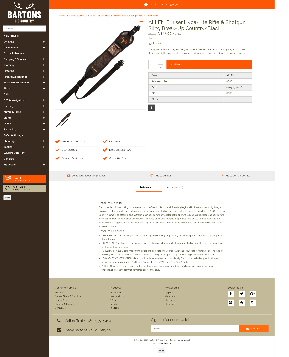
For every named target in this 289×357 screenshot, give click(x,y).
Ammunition (11, 47)
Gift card (9, 158)
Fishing (8, 88)
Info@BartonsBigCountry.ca (88, 330)
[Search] (43, 28)
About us (59, 292)
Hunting (8, 106)
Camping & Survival (15, 59)
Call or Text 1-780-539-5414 (88, 321)
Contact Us (60, 308)
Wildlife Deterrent (14, 152)
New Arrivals (11, 35)
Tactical (8, 147)
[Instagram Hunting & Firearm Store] (253, 303)
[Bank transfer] (7, 197)
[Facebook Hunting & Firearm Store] (231, 294)
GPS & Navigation (14, 100)
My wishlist (170, 304)
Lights (7, 117)
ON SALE (9, 41)
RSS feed (114, 308)
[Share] (151, 108)
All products (116, 292)
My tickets (170, 300)
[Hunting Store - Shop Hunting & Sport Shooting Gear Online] (24, 12)
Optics (7, 123)
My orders (170, 296)
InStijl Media (166, 343)
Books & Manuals (14, 53)
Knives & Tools (12, 111)
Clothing (9, 65)
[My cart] (7, 180)
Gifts (6, 94)
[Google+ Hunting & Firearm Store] (253, 294)
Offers (113, 300)
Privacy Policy (61, 300)
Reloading (10, 129)
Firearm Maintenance (16, 82)
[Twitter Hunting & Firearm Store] (242, 294)
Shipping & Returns (64, 304)
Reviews (175, 187)
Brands (113, 304)
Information (148, 187)
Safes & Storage (13, 135)
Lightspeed (185, 340)
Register (169, 292)
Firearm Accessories (15, 76)
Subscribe (255, 328)
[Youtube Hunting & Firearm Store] (242, 303)
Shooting (9, 141)
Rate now (152, 38)
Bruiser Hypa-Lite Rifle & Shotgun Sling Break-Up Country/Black (129, 15)
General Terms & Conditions (68, 296)
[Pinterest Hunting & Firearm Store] (231, 303)
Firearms (9, 71)
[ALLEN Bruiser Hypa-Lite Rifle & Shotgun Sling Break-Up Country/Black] (100, 64)
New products (117, 296)
